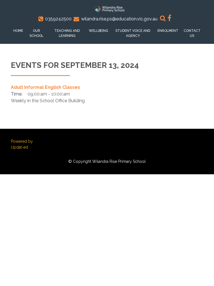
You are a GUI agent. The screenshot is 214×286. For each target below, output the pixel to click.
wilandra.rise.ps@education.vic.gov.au (119, 19)
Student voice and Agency (132, 33)
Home (18, 31)
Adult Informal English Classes (45, 87)
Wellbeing (98, 31)
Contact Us (192, 33)
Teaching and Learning (67, 33)
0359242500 (58, 19)
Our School (36, 33)
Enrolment (167, 31)
